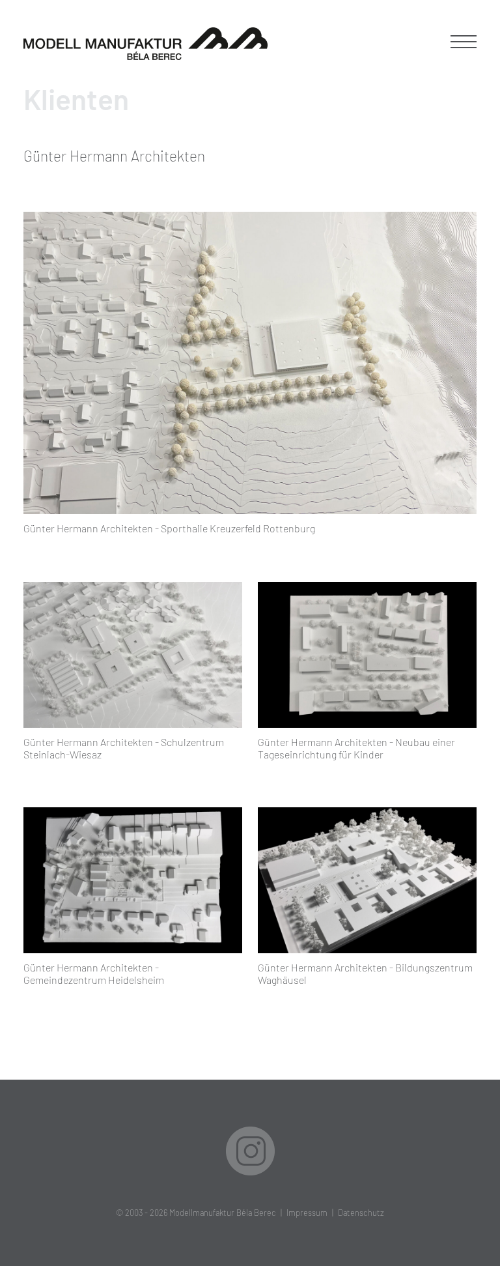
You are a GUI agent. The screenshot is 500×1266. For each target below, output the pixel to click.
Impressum (306, 1212)
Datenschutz (361, 1212)
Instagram (250, 1151)
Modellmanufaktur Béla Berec (222, 1212)
